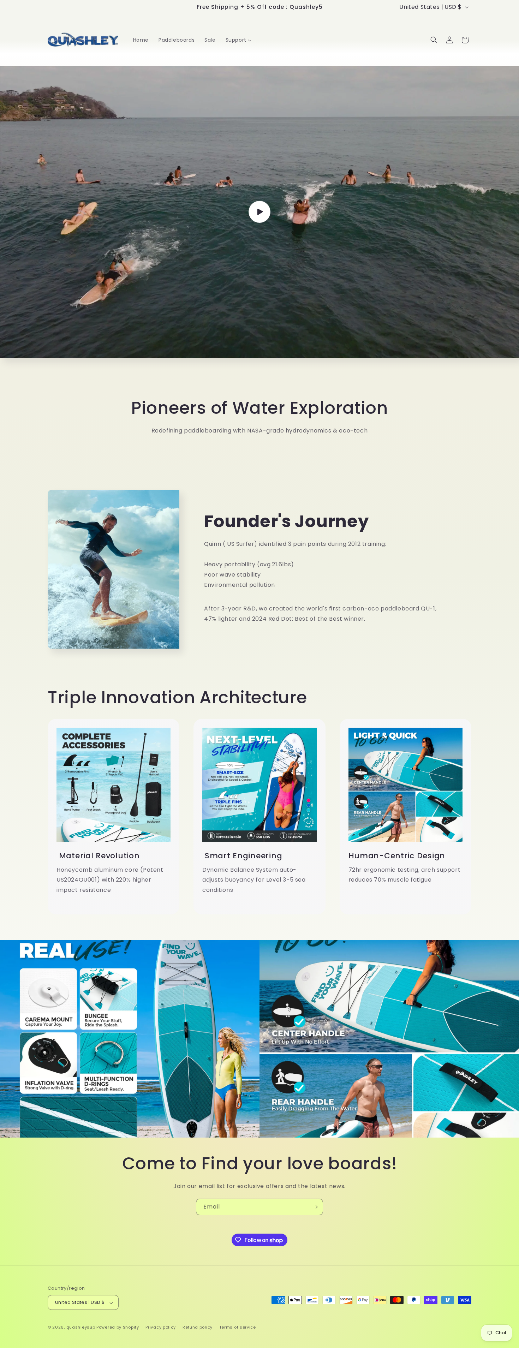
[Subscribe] (315, 1207)
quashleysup (80, 1327)
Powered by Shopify (117, 1327)
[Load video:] (259, 212)
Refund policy (198, 1327)
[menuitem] (141, 39)
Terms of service (237, 1327)
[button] (434, 40)
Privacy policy (160, 1327)
